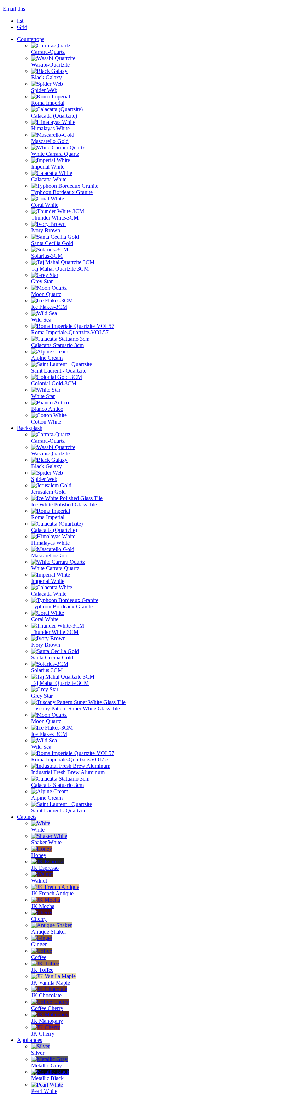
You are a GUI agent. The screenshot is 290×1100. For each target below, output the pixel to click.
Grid (22, 27)
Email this (14, 9)
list (20, 21)
